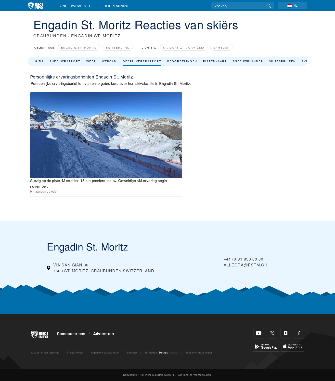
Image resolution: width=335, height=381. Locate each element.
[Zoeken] (268, 5)
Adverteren (103, 333)
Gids (39, 61)
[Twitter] (272, 333)
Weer (91, 61)
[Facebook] (299, 333)
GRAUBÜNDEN (50, 36)
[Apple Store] (292, 346)
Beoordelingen (182, 61)
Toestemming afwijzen (199, 352)
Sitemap (132, 352)
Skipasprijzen (282, 61)
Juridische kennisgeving (45, 352)
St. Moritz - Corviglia (184, 47)
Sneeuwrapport (76, 5)
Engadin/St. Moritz (79, 47)
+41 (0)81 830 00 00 (243, 259)
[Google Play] (266, 346)
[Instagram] (285, 333)
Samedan (221, 47)
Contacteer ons (71, 333)
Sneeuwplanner (248, 61)
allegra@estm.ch (246, 265)
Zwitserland (118, 47)
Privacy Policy (75, 352)
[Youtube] (258, 333)
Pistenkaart (215, 61)
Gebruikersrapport (142, 61)
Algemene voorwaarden (105, 352)
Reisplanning (116, 5)
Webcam (109, 61)
